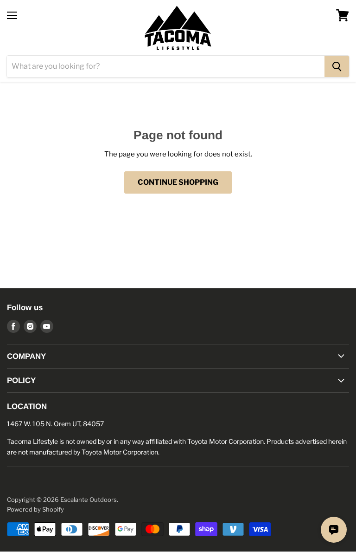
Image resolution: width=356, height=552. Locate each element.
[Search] (336, 66)
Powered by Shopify (35, 509)
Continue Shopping (178, 182)
